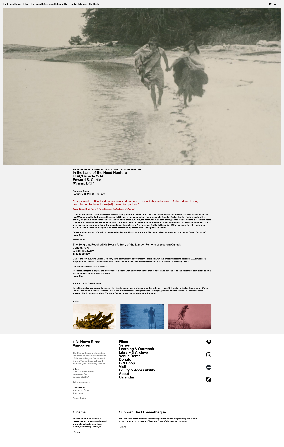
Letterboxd (208, 367)
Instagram (208, 354)
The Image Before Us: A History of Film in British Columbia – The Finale (65, 4)
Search (275, 4)
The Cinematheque (12, 4)
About (124, 373)
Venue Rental (130, 356)
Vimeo (208, 342)
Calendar (126, 377)
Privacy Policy (79, 398)
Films (25, 4)
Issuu (208, 379)
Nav (280, 4)
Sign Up (77, 432)
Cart (270, 4)
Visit (122, 366)
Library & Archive (133, 352)
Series (124, 345)
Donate (125, 359)
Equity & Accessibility (137, 370)
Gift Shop (127, 363)
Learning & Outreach (136, 349)
